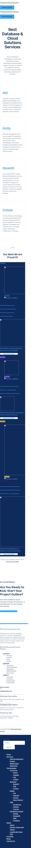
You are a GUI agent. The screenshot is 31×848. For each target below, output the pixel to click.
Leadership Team (16, 832)
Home (9, 754)
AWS (5, 92)
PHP (14, 786)
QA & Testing (10, 673)
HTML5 (15, 780)
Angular (16, 775)
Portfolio (9, 657)
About (9, 823)
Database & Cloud (16, 811)
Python (16, 789)
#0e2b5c (3, 263)
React (15, 773)
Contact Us (10, 679)
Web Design (10, 665)
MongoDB (8, 167)
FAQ (11, 834)
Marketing (13, 766)
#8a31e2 (2, 357)
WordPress (17, 805)
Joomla (16, 809)
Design (12, 761)
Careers (9, 661)
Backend (13, 782)
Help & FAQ (10, 677)
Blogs (8, 659)
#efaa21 (2, 421)
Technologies (11, 768)
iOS (14, 793)
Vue (14, 777)
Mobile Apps (10, 669)
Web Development (12, 667)
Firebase (8, 209)
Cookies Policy (11, 681)
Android (16, 795)
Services (10, 757)
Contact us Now (8, 611)
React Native (18, 800)
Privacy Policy (10, 682)
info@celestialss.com (6, 691)
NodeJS (16, 784)
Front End (13, 770)
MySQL (7, 128)
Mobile (12, 791)
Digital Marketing (11, 671)
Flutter (16, 798)
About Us (9, 655)
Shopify (16, 807)
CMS (11, 802)
